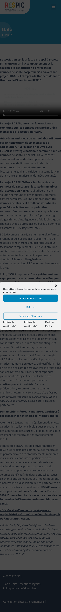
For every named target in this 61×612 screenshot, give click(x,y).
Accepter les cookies (30, 298)
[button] (56, 285)
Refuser (30, 307)
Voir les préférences (31, 315)
